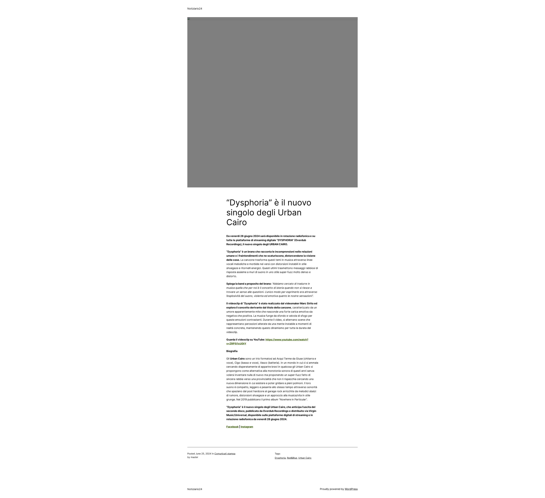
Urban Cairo (304, 457)
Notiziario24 (194, 8)
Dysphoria (280, 457)
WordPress (351, 489)
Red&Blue (292, 457)
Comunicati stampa (224, 453)
